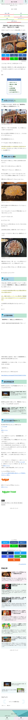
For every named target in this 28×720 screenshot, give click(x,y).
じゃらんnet (4, 426)
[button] (25, 349)
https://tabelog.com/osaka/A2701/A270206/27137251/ (13, 375)
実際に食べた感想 (13, 84)
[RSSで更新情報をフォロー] (14, 559)
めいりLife (14, 1)
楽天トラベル (4, 430)
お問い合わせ (7, 715)
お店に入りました (13, 82)
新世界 (4, 504)
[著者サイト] (8, 553)
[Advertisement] (14, 523)
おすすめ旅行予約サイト (15, 92)
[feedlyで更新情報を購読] (20, 556)
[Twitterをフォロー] (20, 553)
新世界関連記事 (13, 90)
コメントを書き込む (14, 701)
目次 (12, 79)
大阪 (16, 502)
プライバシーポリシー (20, 715)
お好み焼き (5, 502)
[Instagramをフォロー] (8, 556)
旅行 (3, 500)
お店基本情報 (12, 88)
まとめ (11, 86)
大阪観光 (20, 502)
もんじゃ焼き (11, 502)
